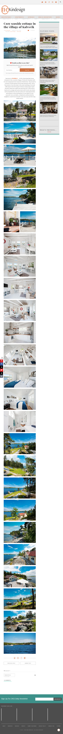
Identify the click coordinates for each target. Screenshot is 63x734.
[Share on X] (1, 367)
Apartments (19, 17)
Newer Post (28, 663)
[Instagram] (52, 2)
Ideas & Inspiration (44, 17)
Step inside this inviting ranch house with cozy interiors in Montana (48, 116)
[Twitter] (42, 2)
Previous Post (11, 663)
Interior (30, 17)
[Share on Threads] (1, 373)
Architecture (5, 17)
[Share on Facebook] (21, 658)
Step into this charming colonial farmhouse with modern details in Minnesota (47, 64)
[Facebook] (49, 2)
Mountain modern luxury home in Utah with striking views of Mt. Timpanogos (47, 81)
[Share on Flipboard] (1, 370)
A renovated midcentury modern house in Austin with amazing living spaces (48, 99)
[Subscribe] (56, 2)
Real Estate (19, 31)
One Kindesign (7, 30)
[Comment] (25, 658)
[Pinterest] (46, 2)
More (57, 17)
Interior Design (12, 31)
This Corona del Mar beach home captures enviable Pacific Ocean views (48, 47)
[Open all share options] (1, 376)
